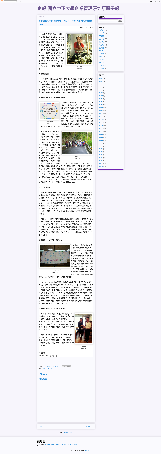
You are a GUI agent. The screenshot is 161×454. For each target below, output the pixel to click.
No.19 (101, 131)
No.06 (101, 101)
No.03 (101, 93)
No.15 (101, 128)
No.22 (101, 140)
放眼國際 (102, 59)
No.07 (101, 104)
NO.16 (101, 78)
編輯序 (101, 50)
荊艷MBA (102, 30)
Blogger (87, 450)
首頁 (66, 426)
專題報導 (102, 33)
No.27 (101, 155)
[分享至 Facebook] (68, 366)
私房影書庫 (102, 45)
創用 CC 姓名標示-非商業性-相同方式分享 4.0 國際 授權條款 (60, 444)
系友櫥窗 (102, 68)
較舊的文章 (89, 426)
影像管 (101, 56)
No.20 (101, 134)
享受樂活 (102, 36)
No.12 (101, 119)
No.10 (101, 113)
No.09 (101, 110)
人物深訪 (45, 369)
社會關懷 (102, 53)
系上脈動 (102, 42)
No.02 (101, 90)
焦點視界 (102, 48)
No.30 (50, 369)
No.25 (101, 149)
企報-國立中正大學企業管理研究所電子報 (78, 8)
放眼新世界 (102, 65)
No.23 (101, 143)
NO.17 (101, 81)
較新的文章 (42, 426)
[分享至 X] (66, 366)
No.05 (101, 99)
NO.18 (101, 84)
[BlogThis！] (64, 366)
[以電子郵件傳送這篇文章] (63, 366)
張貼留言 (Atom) (68, 432)
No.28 (101, 158)
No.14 (101, 125)
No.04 (101, 96)
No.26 (101, 152)
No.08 (101, 107)
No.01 (101, 87)
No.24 (101, 146)
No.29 (101, 160)
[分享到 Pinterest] (70, 366)
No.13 (101, 122)
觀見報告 (102, 62)
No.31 (101, 166)
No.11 (101, 116)
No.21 (101, 137)
